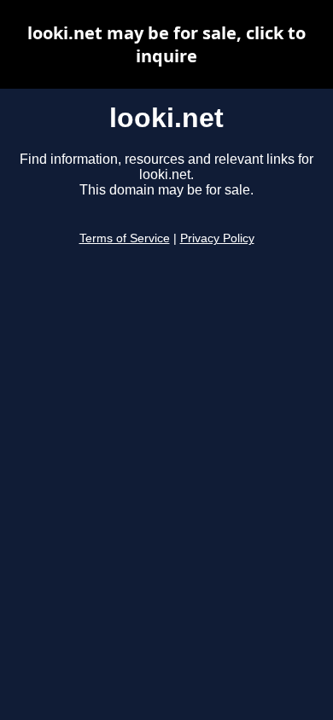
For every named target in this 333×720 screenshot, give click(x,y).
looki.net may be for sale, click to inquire (166, 44)
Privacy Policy (217, 238)
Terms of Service (124, 238)
